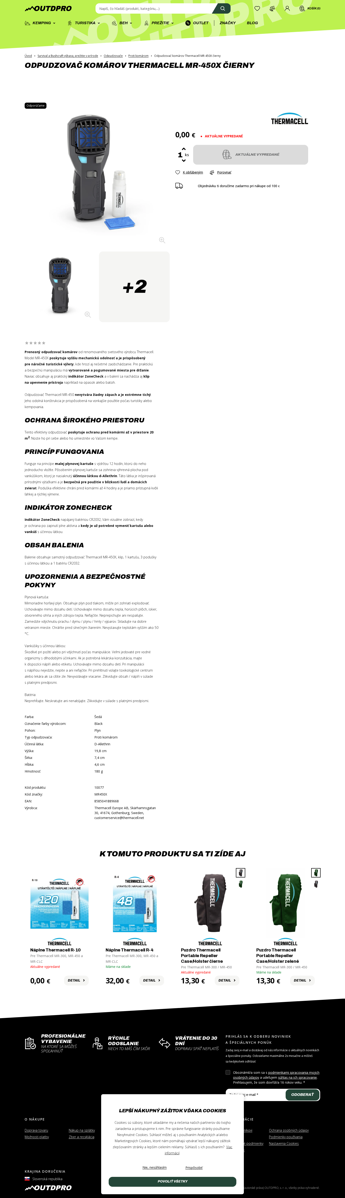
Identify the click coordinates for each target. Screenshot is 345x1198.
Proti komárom (138, 56)
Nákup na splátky (82, 1130)
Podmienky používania (286, 1137)
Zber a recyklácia (81, 1137)
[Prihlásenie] (287, 8)
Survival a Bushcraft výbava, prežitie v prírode (68, 56)
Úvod (28, 56)
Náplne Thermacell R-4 (129, 950)
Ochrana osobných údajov (289, 1130)
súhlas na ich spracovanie (297, 1077)
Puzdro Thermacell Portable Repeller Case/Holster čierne (202, 956)
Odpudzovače (113, 56)
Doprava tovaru (36, 1130)
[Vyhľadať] (221, 8)
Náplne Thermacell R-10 (55, 950)
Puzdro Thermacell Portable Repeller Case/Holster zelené (277, 956)
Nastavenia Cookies (284, 1143)
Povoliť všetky (173, 1181)
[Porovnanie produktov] (272, 8)
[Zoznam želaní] (257, 8)
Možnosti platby (37, 1137)
